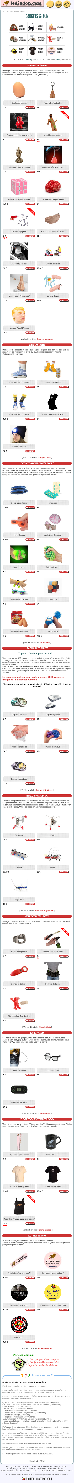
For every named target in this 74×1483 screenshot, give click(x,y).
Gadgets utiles (44, 458)
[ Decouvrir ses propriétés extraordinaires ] (22, 684)
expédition (20, 1469)
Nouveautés (66, 60)
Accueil (5, 11)
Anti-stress (45, 642)
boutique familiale (23, 1467)
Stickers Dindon (45, 1348)
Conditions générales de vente (46, 1474)
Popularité (51, 60)
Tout (34, 60)
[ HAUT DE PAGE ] (37, 1461)
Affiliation (64, 1474)
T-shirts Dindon (44, 1230)
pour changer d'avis (57, 1471)
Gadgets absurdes (45, 339)
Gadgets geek (44, 1113)
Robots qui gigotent (44, 910)
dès (50, 1469)
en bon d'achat (20, 1471)
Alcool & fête (45, 1027)
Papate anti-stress (44, 790)
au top (54, 1467)
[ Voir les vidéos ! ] (52, 684)
